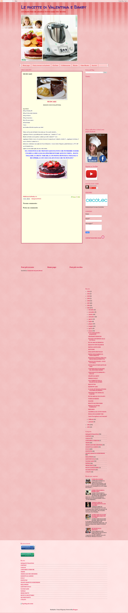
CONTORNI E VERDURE (92, 440)
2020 (88, 296)
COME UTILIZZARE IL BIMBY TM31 (98, 491)
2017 (88, 303)
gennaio (91, 421)
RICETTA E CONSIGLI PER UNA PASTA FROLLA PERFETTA (97, 358)
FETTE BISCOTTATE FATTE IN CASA (97, 365)
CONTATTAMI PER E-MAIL (93, 238)
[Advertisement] (52, 255)
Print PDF (76, 197)
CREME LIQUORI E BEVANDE (93, 445)
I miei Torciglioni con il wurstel (97, 416)
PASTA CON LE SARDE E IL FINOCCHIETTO (95, 355)
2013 (88, 427)
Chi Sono (55, 65)
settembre (92, 317)
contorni (88, 438)
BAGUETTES (92, 384)
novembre (92, 312)
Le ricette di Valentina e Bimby (53, 7)
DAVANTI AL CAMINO (91, 447)
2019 (88, 298)
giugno (91, 324)
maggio (91, 326)
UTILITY (88, 472)
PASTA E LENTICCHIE (94, 347)
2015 (88, 308)
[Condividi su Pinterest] (29, 199)
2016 (88, 305)
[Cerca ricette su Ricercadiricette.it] (27, 603)
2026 (88, 291)
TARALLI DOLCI (93, 378)
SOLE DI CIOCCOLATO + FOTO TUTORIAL (96, 362)
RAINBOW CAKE (93, 386)
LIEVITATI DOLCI (90, 459)
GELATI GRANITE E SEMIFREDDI (95, 453)
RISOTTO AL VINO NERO (95, 403)
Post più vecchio (76, 267)
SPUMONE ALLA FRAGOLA (96, 529)
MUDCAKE (91, 349)
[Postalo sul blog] (25, 199)
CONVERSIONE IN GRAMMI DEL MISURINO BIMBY (96, 369)
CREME (87, 442)
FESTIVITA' (88, 451)
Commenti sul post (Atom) (34, 270)
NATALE (87, 463)
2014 (88, 424)
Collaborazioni (65, 65)
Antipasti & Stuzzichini (92, 434)
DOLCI (39, 198)
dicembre (91, 309)
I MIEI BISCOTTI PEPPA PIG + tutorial (96, 373)
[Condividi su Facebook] (28, 199)
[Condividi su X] (26, 199)
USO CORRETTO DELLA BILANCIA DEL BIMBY (95, 381)
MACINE (90, 401)
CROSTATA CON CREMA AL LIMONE (96, 393)
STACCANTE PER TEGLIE (95, 352)
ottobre (91, 314)
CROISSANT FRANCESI (94, 336)
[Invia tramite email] (23, 199)
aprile (90, 328)
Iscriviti (94, 65)
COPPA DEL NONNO (97, 479)
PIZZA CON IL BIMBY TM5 (95, 414)
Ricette (75, 65)
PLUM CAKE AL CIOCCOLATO (96, 396)
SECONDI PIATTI (90, 469)
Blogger (75, 609)
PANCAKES (91, 409)
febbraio (91, 419)
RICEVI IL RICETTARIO (92, 467)
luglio (90, 321)
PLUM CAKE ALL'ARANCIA (95, 342)
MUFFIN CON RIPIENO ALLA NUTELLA (96, 339)
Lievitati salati (89, 461)
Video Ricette (85, 65)
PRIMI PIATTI (89, 465)
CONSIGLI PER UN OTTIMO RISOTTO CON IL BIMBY (99, 504)
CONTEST (88, 436)
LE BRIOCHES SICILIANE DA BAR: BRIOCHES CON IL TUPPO (99, 516)
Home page (26, 65)
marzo (91, 331)
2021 (88, 293)
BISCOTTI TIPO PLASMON (96, 345)
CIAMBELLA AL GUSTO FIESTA (97, 411)
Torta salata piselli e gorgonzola (94, 333)
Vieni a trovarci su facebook (41, 65)
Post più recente (27, 267)
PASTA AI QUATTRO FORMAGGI (94, 406)
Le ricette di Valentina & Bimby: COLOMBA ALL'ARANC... (97, 389)
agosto (91, 319)
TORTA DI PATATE (93, 398)
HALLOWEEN (89, 457)
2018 (88, 300)
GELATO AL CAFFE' (93, 376)
